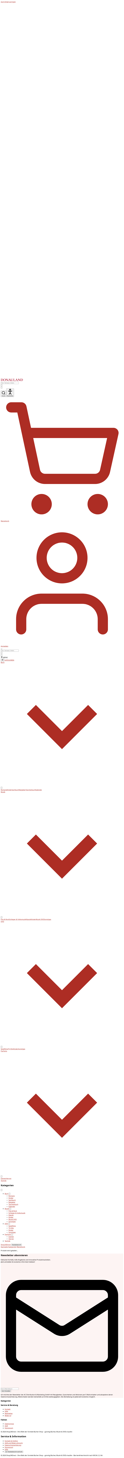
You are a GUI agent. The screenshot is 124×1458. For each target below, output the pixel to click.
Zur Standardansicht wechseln (13, 1451)
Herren (8, 1178)
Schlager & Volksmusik (17, 919)
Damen (3, 1178)
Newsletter (9, 1413)
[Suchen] (1, 387)
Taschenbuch (30, 790)
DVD (6, 1224)
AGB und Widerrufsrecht (14, 1443)
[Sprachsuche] (1, 385)
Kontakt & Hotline (11, 1441)
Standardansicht (16, 1245)
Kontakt (7, 1409)
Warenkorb (21, 1247)
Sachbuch (15, 790)
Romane (4, 790)
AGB (6, 1426)
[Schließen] (1, 1190)
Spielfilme (4, 1049)
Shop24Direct (6, 1245)
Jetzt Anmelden (6, 1391)
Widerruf (8, 1416)
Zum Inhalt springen (8, 2)
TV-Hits (10, 1049)
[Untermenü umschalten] (1, 788)
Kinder (9, 790)
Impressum (9, 1428)
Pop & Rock (5, 919)
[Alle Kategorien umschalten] (2, 660)
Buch (6, 1194)
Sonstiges (47, 919)
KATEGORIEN (9, 660)
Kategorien (12, 1247)
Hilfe (6, 1411)
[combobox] (10, 383)
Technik (3, 1181)
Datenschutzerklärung (13, 1445)
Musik (7, 1209)
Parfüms (8, 1234)
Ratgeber (22, 790)
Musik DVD (40, 919)
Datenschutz (9, 1424)
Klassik (28, 919)
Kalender (38, 790)
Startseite (4, 1247)
